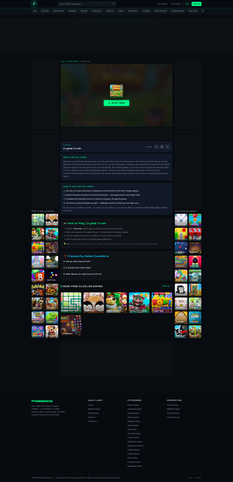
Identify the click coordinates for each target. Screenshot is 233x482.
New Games (162, 4)
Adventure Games (135, 409)
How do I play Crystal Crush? (78, 261)
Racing (84, 11)
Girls (120, 11)
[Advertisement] (73, 27)
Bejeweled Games (135, 466)
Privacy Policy (172, 405)
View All (166, 286)
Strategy (96, 11)
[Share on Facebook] (156, 147)
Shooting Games (134, 433)
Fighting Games (134, 450)
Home (90, 405)
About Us (92, 417)
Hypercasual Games (136, 446)
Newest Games (94, 409)
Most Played (176, 4)
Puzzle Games (133, 454)
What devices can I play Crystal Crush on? (84, 274)
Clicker (146, 11)
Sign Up (196, 4)
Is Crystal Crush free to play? (78, 267)
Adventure (59, 11)
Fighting (193, 11)
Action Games (133, 405)
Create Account (173, 417)
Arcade (72, 11)
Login (187, 4)
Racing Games (133, 417)
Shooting (133, 11)
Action (45, 11)
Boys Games (132, 458)
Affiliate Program (173, 409)
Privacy (190, 478)
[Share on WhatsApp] (162, 147)
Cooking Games (134, 462)
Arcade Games (133, 413)
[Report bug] (167, 147)
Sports (109, 11)
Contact (198, 478)
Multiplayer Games (135, 442)
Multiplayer (160, 11)
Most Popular (93, 413)
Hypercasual (178, 11)
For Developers (173, 413)
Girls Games (132, 429)
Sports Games (133, 425)
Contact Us (92, 421)
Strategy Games (134, 421)
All (35, 11)
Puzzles (67, 145)
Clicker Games (133, 437)
